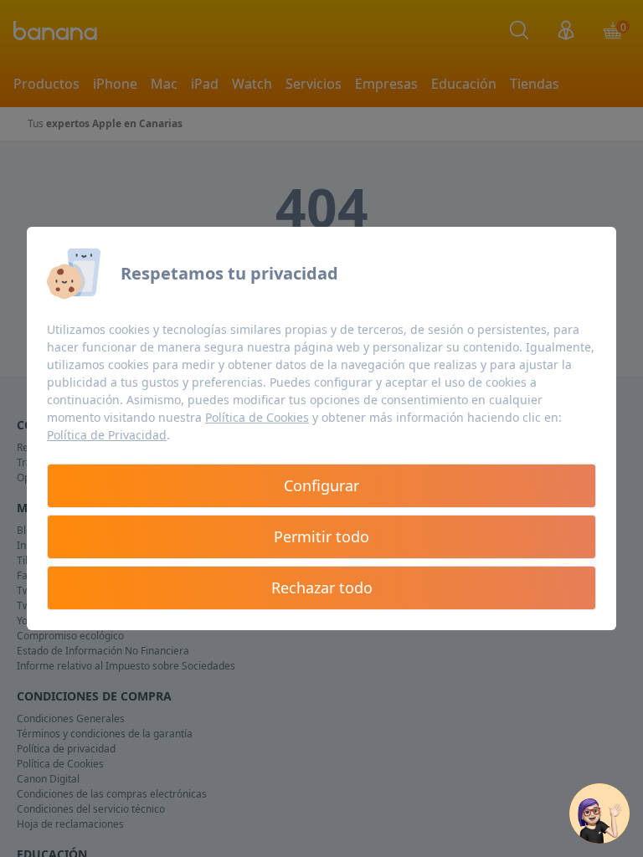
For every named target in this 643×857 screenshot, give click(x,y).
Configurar (321, 485)
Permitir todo (321, 536)
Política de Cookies (257, 417)
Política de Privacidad (107, 435)
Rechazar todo (322, 587)
